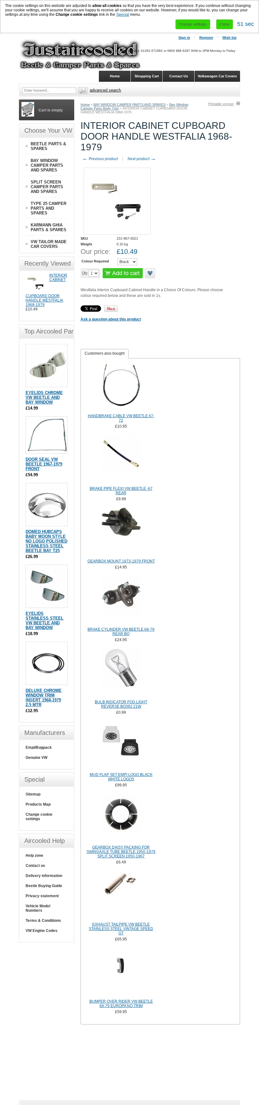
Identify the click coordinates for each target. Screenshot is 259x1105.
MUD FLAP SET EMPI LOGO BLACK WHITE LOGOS (121, 776)
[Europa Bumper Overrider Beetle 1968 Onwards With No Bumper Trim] (121, 973)
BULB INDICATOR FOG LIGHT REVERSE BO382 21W (121, 704)
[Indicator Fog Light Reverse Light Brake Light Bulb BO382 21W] (121, 673)
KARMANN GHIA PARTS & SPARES (48, 227)
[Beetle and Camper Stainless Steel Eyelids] (47, 604)
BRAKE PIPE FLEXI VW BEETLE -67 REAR (121, 490)
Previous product (100, 159)
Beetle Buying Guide (44, 886)
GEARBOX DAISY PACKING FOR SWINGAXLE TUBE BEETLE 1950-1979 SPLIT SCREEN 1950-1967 (121, 851)
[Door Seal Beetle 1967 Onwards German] (47, 450)
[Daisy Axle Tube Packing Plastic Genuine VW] (121, 819)
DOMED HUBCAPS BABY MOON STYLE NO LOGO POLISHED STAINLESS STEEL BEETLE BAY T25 (46, 541)
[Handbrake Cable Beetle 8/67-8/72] (121, 387)
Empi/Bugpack (39, 747)
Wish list (229, 37)
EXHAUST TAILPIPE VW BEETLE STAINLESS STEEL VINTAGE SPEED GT (121, 928)
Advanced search (105, 90)
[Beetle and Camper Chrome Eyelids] (47, 383)
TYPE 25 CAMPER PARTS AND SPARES (48, 208)
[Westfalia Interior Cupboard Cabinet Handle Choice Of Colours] (36, 292)
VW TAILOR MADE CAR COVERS (49, 244)
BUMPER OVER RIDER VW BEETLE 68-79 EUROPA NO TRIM (121, 1003)
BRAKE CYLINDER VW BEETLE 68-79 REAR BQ (120, 631)
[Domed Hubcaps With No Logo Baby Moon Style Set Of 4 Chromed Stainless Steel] (47, 522)
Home (85, 104)
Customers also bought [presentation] (104, 353)
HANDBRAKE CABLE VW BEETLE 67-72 (121, 418)
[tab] (105, 353)
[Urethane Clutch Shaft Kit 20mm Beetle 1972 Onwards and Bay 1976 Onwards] (121, 896)
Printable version (221, 104)
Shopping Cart (147, 76)
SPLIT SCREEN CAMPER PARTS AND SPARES (47, 187)
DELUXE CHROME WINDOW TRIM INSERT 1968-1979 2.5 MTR (44, 697)
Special (122, 14)
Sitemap (33, 794)
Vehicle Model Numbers (38, 908)
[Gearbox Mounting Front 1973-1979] (121, 532)
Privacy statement (42, 896)
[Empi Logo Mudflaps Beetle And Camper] (121, 746)
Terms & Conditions (43, 920)
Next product (142, 159)
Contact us (35, 865)
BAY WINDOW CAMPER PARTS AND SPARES (129, 104)
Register (206, 37)
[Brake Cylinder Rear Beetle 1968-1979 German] (121, 601)
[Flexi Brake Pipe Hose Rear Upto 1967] (121, 460)
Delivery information (44, 876)
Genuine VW (36, 757)
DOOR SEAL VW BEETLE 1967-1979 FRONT (44, 464)
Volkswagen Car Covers (217, 76)
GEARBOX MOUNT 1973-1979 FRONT (121, 561)
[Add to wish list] (150, 273)
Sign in (184, 37)
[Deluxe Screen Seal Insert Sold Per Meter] (47, 681)
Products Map (38, 804)
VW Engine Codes (41, 930)
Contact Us (178, 76)
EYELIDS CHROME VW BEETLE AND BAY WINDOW (44, 397)
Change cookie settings (39, 816)
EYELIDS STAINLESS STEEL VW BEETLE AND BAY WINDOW (44, 620)
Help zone (34, 855)
